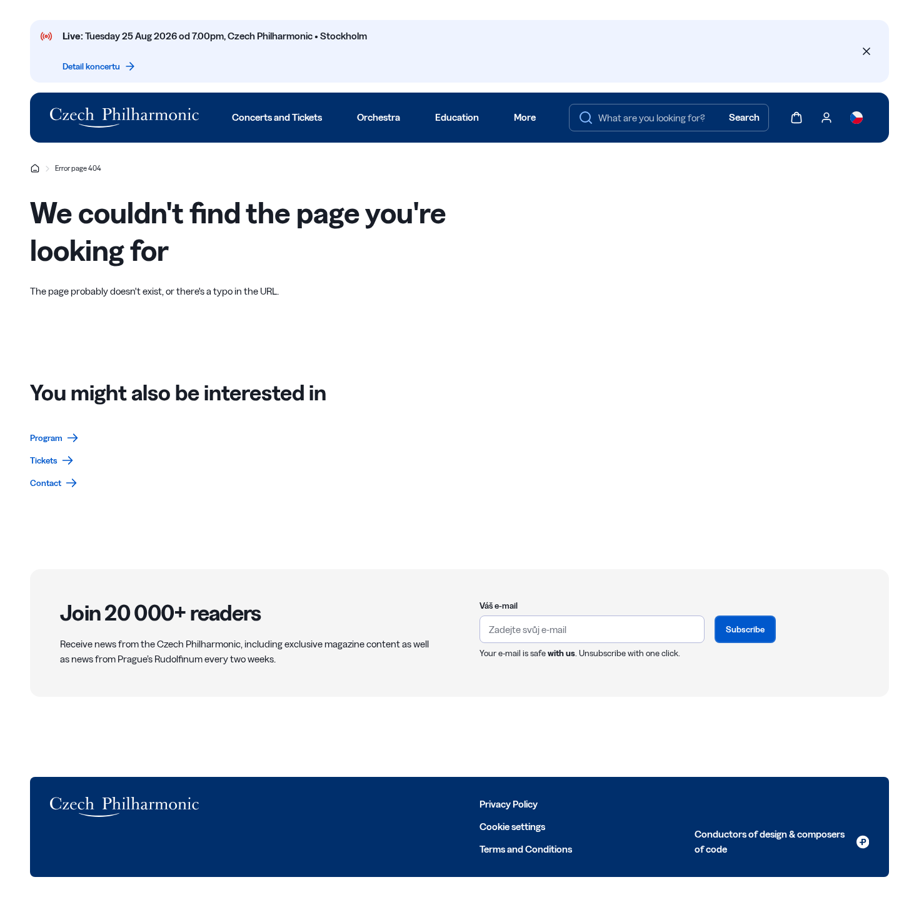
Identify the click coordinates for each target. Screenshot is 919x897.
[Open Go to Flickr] (355, 803)
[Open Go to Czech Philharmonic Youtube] (300, 803)
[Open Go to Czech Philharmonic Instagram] (272, 803)
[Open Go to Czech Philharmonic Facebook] (217, 803)
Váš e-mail (499, 606)
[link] (54, 438)
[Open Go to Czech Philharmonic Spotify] (327, 803)
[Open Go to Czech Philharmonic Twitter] (245, 803)
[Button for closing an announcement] (866, 51)
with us (561, 653)
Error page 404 (78, 168)
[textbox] (669, 117)
